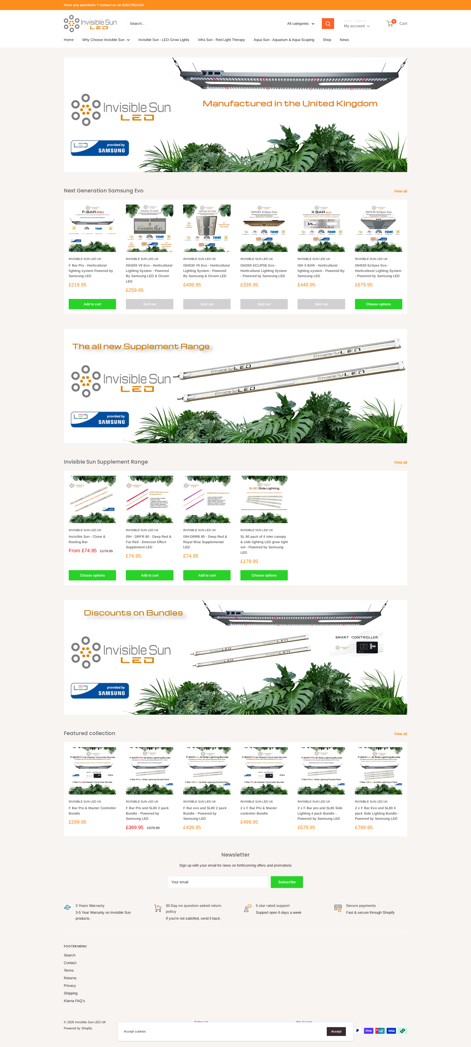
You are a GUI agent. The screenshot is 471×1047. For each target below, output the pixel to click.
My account (355, 26)
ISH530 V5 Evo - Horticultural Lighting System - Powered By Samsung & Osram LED (206, 270)
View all (401, 191)
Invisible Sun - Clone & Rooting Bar (87, 539)
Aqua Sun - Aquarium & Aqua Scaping (284, 40)
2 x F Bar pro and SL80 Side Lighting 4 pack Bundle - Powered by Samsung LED (320, 813)
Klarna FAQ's (74, 1001)
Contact (70, 963)
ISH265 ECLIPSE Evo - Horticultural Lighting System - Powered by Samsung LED (263, 270)
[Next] (407, 257)
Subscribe (287, 882)
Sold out (149, 304)
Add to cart (92, 304)
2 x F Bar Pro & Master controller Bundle (258, 810)
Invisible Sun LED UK (85, 259)
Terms (69, 970)
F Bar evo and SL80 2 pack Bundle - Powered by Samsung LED (205, 813)
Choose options (378, 304)
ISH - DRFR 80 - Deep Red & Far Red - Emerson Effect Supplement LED (148, 542)
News (344, 40)
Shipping (71, 993)
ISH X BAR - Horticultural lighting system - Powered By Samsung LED (321, 270)
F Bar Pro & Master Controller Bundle (92, 810)
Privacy (70, 985)
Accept (336, 1031)
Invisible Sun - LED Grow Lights (163, 40)
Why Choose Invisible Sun (103, 40)
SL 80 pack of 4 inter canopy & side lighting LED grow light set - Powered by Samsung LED (264, 544)
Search (69, 955)
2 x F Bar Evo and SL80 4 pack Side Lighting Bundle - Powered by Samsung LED (377, 813)
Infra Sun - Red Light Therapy (221, 40)
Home (69, 40)
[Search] (328, 23)
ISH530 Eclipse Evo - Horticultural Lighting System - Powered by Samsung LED (378, 270)
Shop (327, 40)
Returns (70, 978)
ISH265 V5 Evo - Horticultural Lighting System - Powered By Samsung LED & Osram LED (149, 273)
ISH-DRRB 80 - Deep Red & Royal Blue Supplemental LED (205, 542)
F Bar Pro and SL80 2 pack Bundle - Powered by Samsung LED (147, 813)
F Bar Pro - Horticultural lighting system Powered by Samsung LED (91, 270)
